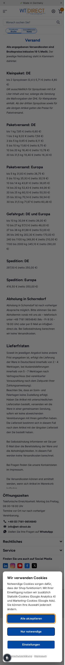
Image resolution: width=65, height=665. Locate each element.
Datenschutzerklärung (19, 656)
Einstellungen (31, 644)
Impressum (40, 656)
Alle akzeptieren (31, 618)
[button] (7, 657)
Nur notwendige (31, 631)
